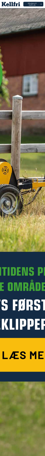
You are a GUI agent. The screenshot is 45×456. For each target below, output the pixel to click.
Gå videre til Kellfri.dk (32, 4)
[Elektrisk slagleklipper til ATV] (22, 232)
